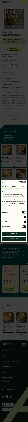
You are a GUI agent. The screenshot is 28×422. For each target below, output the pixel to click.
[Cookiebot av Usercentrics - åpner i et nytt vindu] (19, 182)
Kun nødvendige (14, 238)
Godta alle (14, 233)
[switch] (24, 217)
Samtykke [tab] (5, 186)
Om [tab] (23, 186)
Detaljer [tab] (14, 186)
